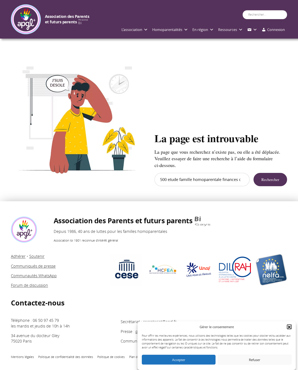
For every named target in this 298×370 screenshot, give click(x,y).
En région (200, 29)
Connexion (276, 29)
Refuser (254, 360)
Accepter (178, 360)
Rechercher (270, 179)
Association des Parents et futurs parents (67, 19)
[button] (289, 327)
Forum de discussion (29, 285)
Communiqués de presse (33, 266)
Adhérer (18, 256)
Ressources (227, 29)
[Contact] (252, 30)
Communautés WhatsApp (34, 275)
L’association (132, 29)
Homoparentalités (167, 29)
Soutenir (37, 256)
